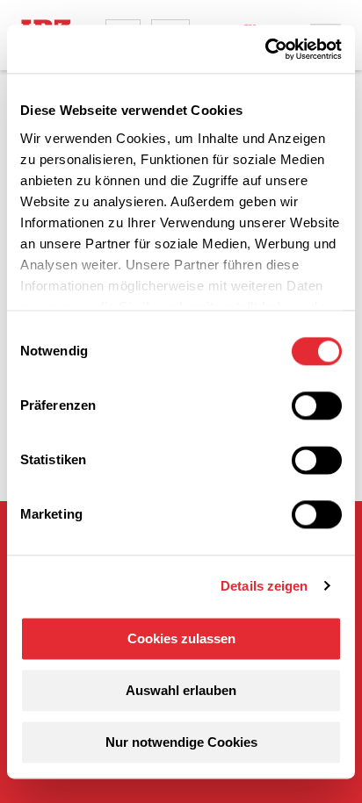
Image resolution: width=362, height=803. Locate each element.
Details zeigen (264, 585)
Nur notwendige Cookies (181, 742)
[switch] (317, 405)
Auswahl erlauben (181, 690)
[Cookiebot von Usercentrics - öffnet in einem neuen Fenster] (265, 49)
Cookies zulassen (181, 638)
